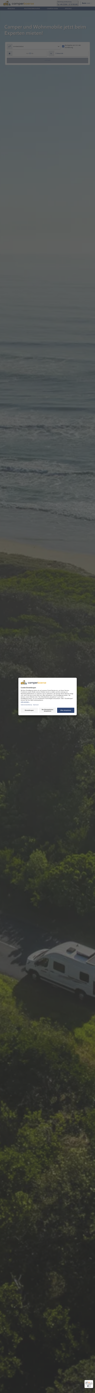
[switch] (89, 1386)
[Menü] (92, 1381)
